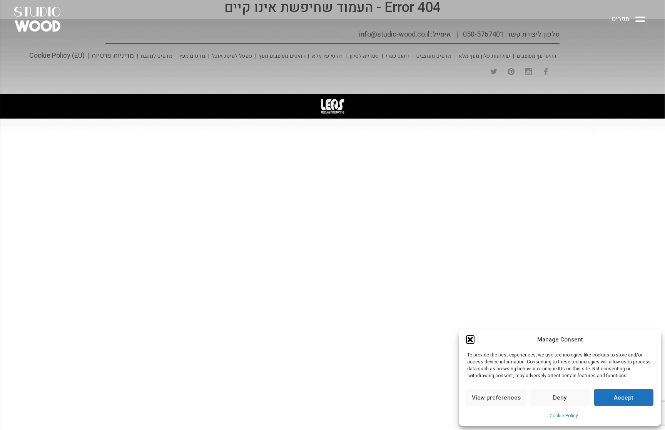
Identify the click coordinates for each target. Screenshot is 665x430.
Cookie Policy (564, 415)
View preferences (496, 397)
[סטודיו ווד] (47, 19)
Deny (559, 397)
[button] (470, 339)
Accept (623, 397)
